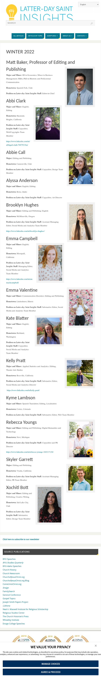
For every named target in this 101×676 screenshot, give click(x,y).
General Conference (12, 595)
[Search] (91, 23)
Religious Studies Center (13, 612)
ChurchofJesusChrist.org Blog (16, 580)
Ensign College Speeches (14, 623)
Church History (9, 569)
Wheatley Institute (11, 620)
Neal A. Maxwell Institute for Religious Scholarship (25, 609)
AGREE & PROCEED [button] (50, 671)
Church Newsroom (11, 573)
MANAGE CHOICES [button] (51, 663)
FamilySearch (9, 591)
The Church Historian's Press (16, 616)
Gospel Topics (9, 598)
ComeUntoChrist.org (12, 584)
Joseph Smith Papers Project (15, 602)
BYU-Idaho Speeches (12, 566)
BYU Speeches (9, 559)
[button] (96, 646)
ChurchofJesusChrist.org (13, 577)
